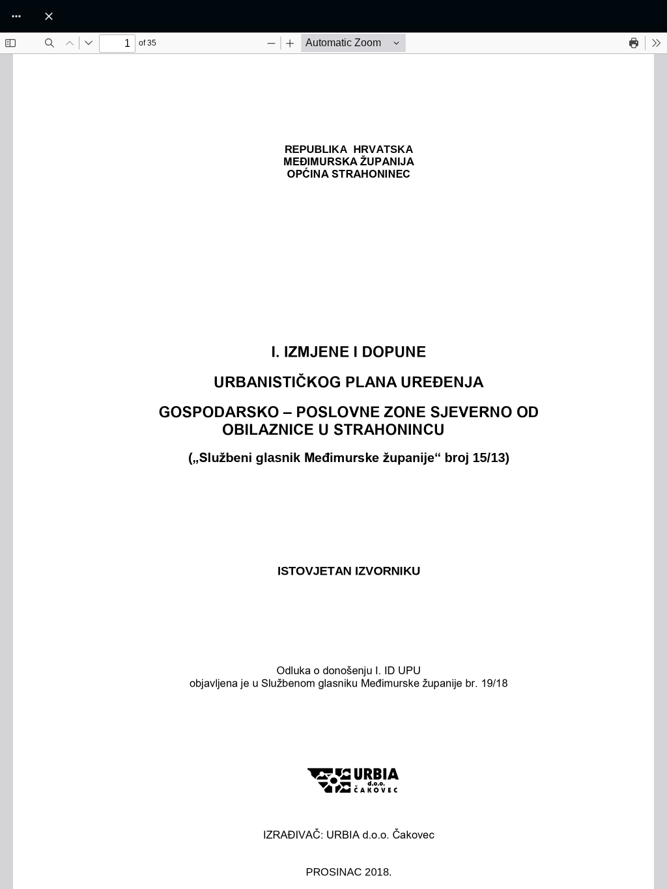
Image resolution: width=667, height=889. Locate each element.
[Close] (49, 16)
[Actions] (16, 16)
